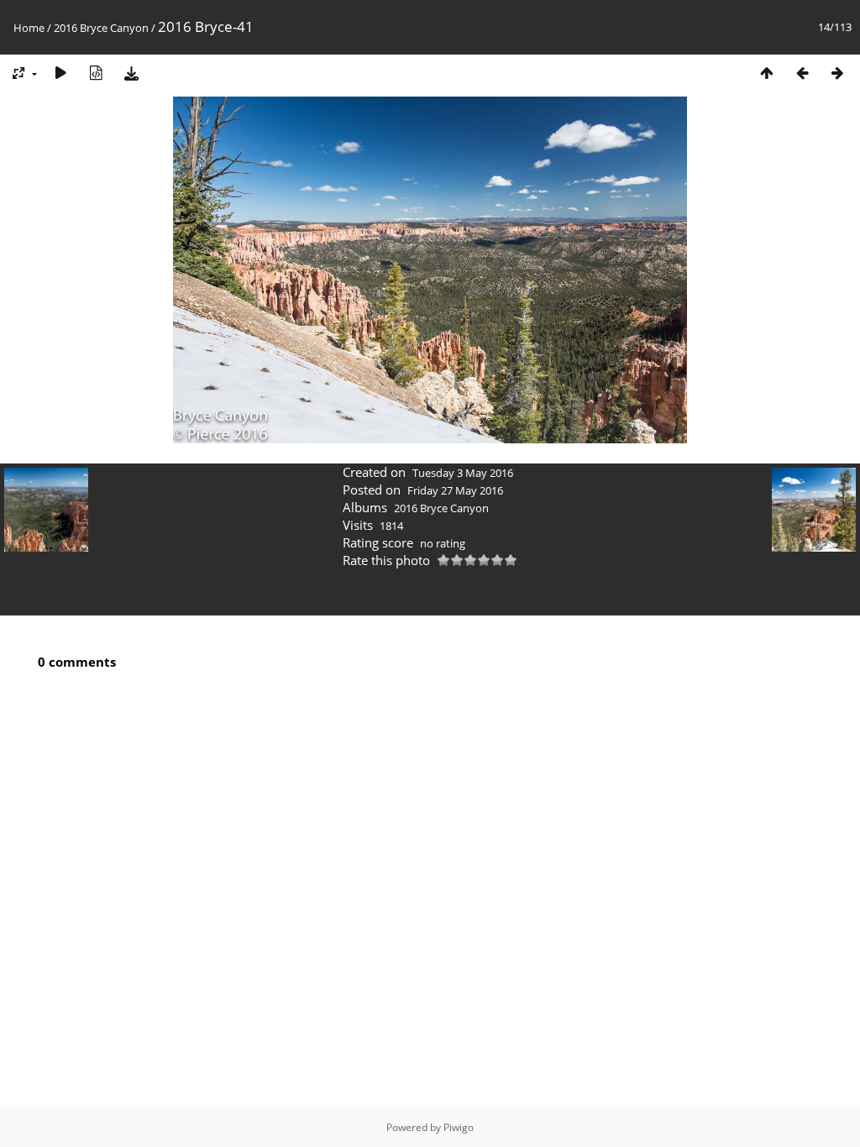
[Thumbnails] (766, 72)
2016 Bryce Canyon (101, 27)
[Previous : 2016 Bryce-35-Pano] (802, 72)
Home (29, 27)
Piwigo (458, 1127)
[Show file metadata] (95, 72)
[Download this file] (131, 72)
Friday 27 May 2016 (455, 490)
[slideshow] (60, 72)
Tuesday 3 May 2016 (462, 472)
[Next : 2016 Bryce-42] (837, 72)
